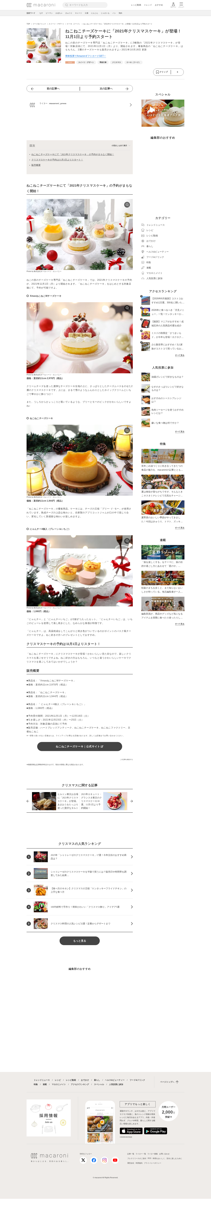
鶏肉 (120, 13)
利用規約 (139, 1163)
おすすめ (159, 5)
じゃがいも (105, 13)
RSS (149, 1158)
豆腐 (86, 13)
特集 (36, 1084)
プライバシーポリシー (152, 1163)
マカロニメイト (59, 1084)
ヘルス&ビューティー (115, 1080)
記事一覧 (130, 1154)
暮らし (97, 1080)
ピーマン (49, 13)
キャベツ (78, 13)
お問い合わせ (164, 1154)
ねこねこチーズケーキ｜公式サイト (78, 746)
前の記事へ (53, 88)
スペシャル (99, 1084)
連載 (45, 1084)
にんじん (94, 13)
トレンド (148, 5)
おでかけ (85, 1080)
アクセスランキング (80, 1084)
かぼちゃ (59, 13)
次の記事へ (106, 88)
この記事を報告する (126, 759)
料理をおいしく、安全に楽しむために (167, 1158)
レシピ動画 (136, 5)
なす (41, 13)
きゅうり (68, 13)
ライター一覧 (141, 1154)
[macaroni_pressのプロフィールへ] (80, 105)
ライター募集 (152, 1154)
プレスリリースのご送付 (136, 1158)
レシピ (58, 1080)
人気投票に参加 (116, 1084)
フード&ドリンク (137, 1080)
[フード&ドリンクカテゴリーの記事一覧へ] (70, 62)
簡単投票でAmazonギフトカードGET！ (85, 56)
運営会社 (130, 1163)
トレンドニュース (42, 1080)
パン (114, 13)
